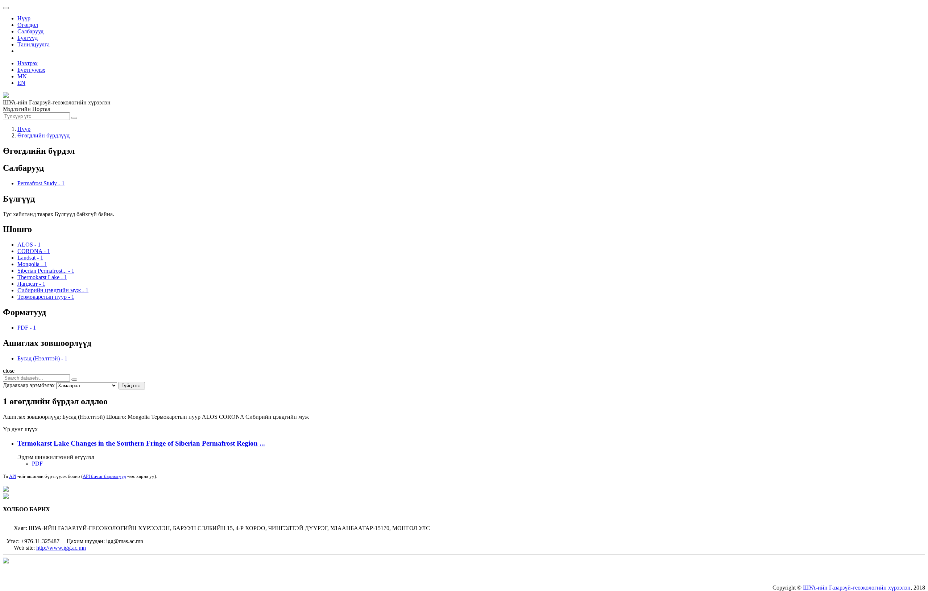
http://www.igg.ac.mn (61, 548)
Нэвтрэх (27, 63)
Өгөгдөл (27, 25)
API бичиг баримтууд (104, 476)
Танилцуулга (33, 44)
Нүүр (23, 18)
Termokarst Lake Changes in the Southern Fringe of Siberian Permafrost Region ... (141, 443)
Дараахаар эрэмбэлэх (29, 385)
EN (21, 83)
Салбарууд (30, 31)
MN (22, 76)
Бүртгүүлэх (31, 70)
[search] (74, 380)
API (12, 476)
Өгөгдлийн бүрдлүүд (43, 135)
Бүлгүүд (27, 38)
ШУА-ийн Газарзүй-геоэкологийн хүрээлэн (857, 587)
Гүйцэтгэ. (131, 385)
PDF (37, 463)
